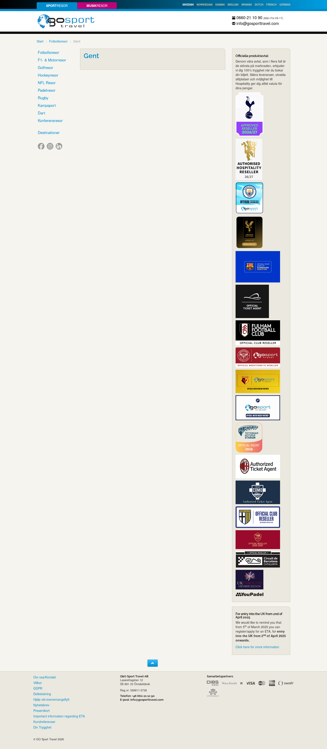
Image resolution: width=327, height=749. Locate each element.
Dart (41, 113)
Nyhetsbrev (41, 705)
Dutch (259, 4)
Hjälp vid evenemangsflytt (51, 699)
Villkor (37, 682)
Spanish (246, 4)
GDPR (37, 688)
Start (40, 41)
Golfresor (45, 67)
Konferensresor (50, 120)
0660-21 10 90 (248, 17)
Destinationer (49, 132)
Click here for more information (257, 647)
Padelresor (46, 90)
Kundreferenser (44, 721)
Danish (220, 4)
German (284, 4)
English (233, 4)
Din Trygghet (42, 727)
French (271, 4)
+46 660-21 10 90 (143, 696)
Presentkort (41, 710)
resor (57, 5)
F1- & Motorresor (52, 60)
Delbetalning (42, 694)
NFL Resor (47, 82)
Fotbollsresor (58, 41)
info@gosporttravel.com (257, 23)
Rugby (43, 97)
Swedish (188, 4)
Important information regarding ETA (59, 716)
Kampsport (47, 105)
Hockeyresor (48, 75)
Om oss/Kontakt (44, 677)
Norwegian (204, 4)
